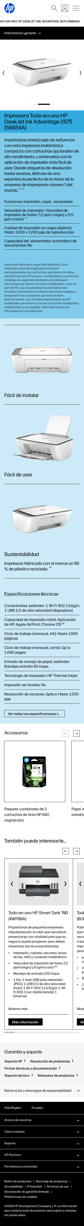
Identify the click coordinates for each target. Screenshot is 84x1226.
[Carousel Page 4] (53, 104)
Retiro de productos (17, 1181)
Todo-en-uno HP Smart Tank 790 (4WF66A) (38, 915)
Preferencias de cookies (20, 1197)
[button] (76, 733)
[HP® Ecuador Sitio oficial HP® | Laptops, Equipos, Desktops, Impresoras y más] (9, 8)
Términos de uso (57, 1186)
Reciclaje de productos (52, 1181)
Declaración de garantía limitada (26, 1192)
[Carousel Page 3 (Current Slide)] (43, 104)
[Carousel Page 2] (35, 104)
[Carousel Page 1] (31, 104)
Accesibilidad (13, 1186)
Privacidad (34, 1186)
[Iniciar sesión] (64, 8)
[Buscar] (54, 8)
